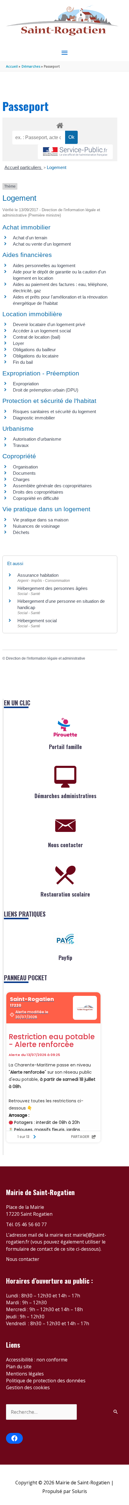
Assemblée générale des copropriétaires (52, 485)
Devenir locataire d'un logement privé (49, 324)
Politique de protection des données (46, 1380)
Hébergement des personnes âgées (52, 588)
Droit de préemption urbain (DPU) (45, 389)
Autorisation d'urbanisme (37, 439)
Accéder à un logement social (42, 330)
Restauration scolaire (65, 894)
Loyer (18, 343)
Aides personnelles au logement (44, 265)
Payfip (65, 957)
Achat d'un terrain (30, 237)
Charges (21, 479)
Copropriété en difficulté (36, 498)
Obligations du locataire (35, 355)
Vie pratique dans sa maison (40, 519)
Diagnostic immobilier (34, 417)
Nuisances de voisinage (36, 526)
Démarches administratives (65, 796)
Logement (56, 167)
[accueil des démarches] (59, 124)
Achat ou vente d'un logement (42, 243)
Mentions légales (25, 1373)
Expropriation (26, 383)
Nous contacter (65, 845)
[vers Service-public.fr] (75, 151)
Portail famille (65, 747)
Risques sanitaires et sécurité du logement (54, 411)
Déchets (21, 532)
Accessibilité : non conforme (37, 1359)
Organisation (25, 466)
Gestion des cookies (28, 1387)
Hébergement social (37, 620)
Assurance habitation (37, 575)
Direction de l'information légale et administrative (45, 658)
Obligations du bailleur (34, 349)
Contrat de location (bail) (36, 337)
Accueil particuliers (23, 167)
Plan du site (19, 1366)
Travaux (21, 445)
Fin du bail (23, 362)
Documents (24, 473)
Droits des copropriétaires (38, 491)
